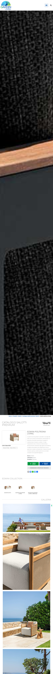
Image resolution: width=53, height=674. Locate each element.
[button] (46, 5)
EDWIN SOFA (7, 492)
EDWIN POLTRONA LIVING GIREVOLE (32, 493)
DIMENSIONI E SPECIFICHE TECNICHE (39, 467)
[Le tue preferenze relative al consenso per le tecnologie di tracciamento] (51, 505)
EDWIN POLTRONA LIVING (20, 493)
